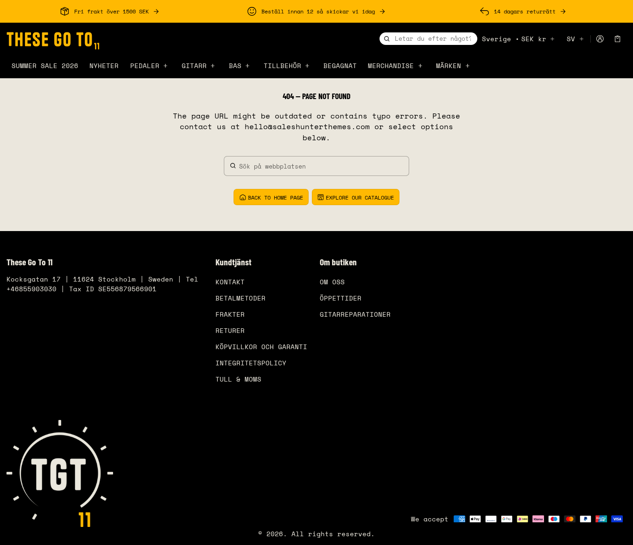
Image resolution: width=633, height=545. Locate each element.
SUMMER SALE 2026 (45, 65)
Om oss (332, 282)
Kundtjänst (233, 262)
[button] (618, 39)
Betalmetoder (240, 298)
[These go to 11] (52, 39)
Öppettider (340, 298)
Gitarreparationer (355, 314)
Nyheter (104, 65)
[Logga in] (600, 39)
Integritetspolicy (250, 363)
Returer (230, 330)
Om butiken (338, 262)
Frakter (230, 314)
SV (571, 39)
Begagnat (340, 65)
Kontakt (230, 282)
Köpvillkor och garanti (261, 346)
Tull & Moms (238, 379)
